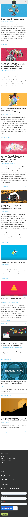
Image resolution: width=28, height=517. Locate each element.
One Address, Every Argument (12, 19)
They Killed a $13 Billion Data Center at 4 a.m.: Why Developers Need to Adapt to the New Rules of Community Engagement (13, 65)
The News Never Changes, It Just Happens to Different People (14, 383)
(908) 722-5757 (4, 462)
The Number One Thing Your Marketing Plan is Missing (12, 344)
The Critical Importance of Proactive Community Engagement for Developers (11, 207)
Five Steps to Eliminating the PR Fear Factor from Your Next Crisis (14, 419)
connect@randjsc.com (6, 468)
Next (25, 438)
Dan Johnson (5, 211)
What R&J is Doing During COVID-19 (14, 299)
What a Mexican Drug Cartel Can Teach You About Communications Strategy (13, 110)
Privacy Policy (4, 484)
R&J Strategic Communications (10, 302)
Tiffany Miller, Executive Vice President (12, 347)
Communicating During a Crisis (13, 262)
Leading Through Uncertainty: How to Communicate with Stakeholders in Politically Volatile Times (12, 158)
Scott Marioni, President (8, 21)
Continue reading (5, 320)
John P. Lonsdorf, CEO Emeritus (10, 386)
